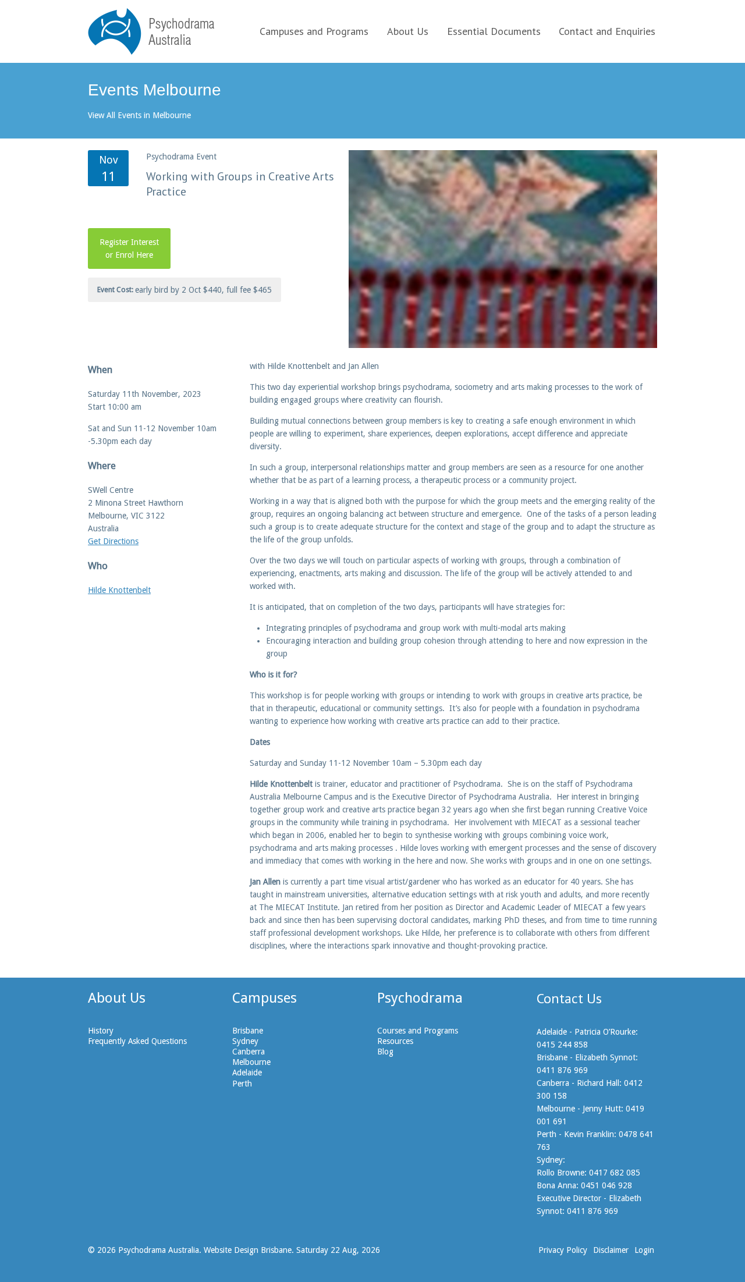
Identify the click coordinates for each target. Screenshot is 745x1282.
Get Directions (113, 541)
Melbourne (251, 1062)
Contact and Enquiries (607, 31)
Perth (242, 1083)
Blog (385, 1051)
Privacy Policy (562, 1250)
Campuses (264, 998)
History (100, 1030)
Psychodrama (420, 998)
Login (644, 1250)
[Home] (151, 31)
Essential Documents (494, 31)
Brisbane (247, 1030)
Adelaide (247, 1072)
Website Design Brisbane (248, 1250)
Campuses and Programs (314, 31)
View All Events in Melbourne (139, 115)
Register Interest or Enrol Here (129, 248)
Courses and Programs (417, 1030)
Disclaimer (611, 1250)
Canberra (248, 1051)
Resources (395, 1041)
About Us (407, 31)
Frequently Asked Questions (137, 1041)
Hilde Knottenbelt (119, 590)
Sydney (245, 1041)
